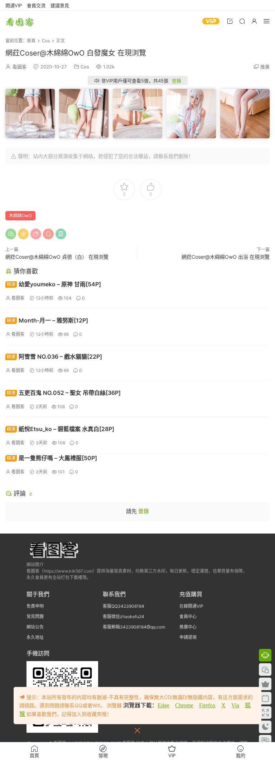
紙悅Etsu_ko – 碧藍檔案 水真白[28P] (60, 428)
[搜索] (242, 21)
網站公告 (35, 627)
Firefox (207, 705)
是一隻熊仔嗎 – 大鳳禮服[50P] (52, 458)
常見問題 (35, 616)
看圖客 (19, 21)
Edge (163, 705)
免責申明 (35, 606)
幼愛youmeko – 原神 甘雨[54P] (54, 284)
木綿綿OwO (20, 215)
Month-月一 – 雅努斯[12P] (47, 320)
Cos (85, 67)
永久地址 (35, 637)
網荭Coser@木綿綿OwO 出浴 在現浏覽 (226, 257)
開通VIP (13, 5)
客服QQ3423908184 (123, 606)
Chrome (184, 705)
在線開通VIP (191, 606)
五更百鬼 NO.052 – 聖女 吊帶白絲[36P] (64, 392)
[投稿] (230, 21)
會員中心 (188, 616)
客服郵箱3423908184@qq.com (134, 627)
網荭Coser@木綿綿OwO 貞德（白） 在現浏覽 (56, 257)
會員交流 (36, 5)
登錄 (176, 80)
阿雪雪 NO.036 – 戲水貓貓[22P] (54, 356)
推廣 (265, 67)
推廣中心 (188, 627)
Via (235, 705)
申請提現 (188, 637)
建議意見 (59, 5)
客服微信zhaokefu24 (123, 616)
